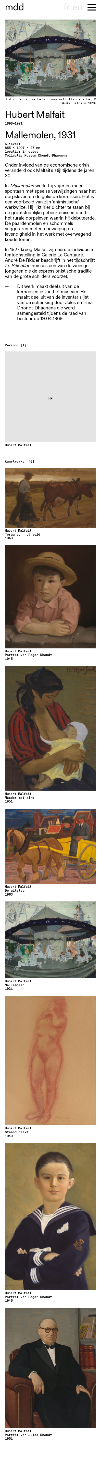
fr (66, 7)
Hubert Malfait (34, 115)
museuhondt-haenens (14, 7)
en (77, 7)
